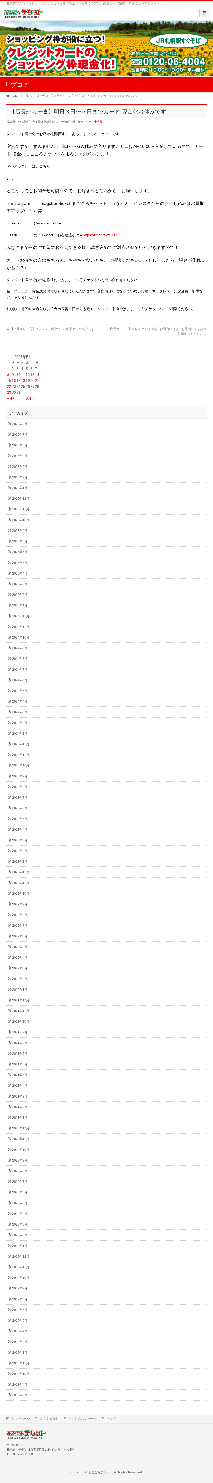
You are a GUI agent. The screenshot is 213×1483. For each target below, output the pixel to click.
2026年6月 (20, 445)
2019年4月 (20, 1331)
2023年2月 (20, 851)
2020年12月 (20, 1128)
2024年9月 (20, 648)
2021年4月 (20, 1085)
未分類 (98, 121)
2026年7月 (20, 434)
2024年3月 (20, 712)
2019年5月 (20, 1320)
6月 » (30, 398)
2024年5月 (20, 691)
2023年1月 (20, 861)
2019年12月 (20, 1256)
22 (9, 386)
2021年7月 (20, 1054)
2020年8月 (20, 1171)
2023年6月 (20, 808)
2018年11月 (20, 1363)
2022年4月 (20, 957)
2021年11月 (20, 1011)
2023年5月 (20, 819)
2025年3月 (20, 584)
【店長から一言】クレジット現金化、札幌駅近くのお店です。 (52, 329)
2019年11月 (20, 1267)
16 (14, 380)
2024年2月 (20, 723)
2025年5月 (20, 563)
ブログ (111, 1419)
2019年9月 (20, 1288)
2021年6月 (20, 1064)
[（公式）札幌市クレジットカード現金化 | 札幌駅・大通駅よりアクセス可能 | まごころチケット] (23, 15)
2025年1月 (20, 605)
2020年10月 (20, 1150)
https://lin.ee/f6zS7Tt (100, 235)
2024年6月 (20, 680)
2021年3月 (20, 1096)
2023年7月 (20, 797)
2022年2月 (20, 979)
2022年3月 (20, 968)
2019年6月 (20, 1310)
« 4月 (11, 398)
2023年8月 (20, 787)
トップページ (20, 1419)
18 (23, 380)
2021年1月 (20, 1118)
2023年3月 (20, 840)
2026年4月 (20, 456)
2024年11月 (20, 627)
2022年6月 (20, 936)
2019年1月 (20, 1353)
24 (18, 386)
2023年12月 (20, 744)
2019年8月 (20, 1299)
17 (18, 380)
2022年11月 (20, 883)
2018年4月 (20, 1384)
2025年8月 (20, 541)
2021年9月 (20, 1032)
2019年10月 (20, 1278)
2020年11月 (20, 1139)
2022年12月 (20, 872)
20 (32, 380)
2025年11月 (20, 509)
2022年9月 (20, 904)
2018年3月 (20, 1395)
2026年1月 (20, 488)
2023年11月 (20, 755)
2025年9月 (20, 531)
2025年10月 (20, 520)
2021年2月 (20, 1107)
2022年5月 (20, 947)
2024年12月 (20, 616)
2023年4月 (20, 830)
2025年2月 (20, 595)
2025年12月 (20, 498)
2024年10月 (20, 637)
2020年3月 (20, 1224)
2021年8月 (20, 1043)
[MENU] (204, 13)
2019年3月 (20, 1342)
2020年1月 (20, 1246)
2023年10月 (20, 765)
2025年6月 (20, 552)
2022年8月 (20, 915)
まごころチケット (100, 1472)
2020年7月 (20, 1182)
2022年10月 (20, 893)
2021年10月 (20, 1021)
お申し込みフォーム (82, 1419)
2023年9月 (20, 776)
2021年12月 (20, 1000)
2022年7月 (20, 925)
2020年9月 (20, 1160)
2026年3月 (20, 467)
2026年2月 (20, 477)
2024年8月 (20, 659)
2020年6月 (20, 1192)
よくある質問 (49, 1419)
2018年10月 (20, 1374)
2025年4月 (20, 573)
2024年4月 (20, 701)
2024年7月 (20, 669)
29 (9, 392)
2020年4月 (20, 1214)
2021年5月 (20, 1075)
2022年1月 (20, 990)
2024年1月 (20, 733)
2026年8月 (20, 424)
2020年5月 (20, 1203)
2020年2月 (20, 1235)
